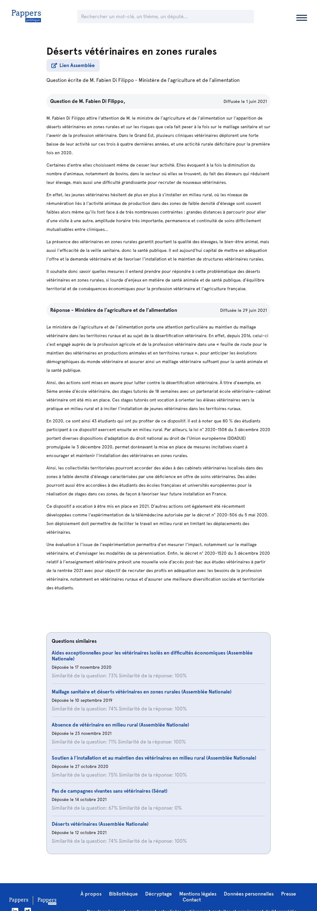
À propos (91, 894)
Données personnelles (249, 894)
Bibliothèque (123, 894)
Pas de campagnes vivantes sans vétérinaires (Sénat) (109, 791)
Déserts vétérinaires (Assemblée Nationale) (100, 824)
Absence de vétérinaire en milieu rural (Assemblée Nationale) (120, 725)
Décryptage (158, 894)
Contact (192, 900)
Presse (288, 894)
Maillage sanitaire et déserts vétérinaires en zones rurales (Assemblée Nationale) (142, 692)
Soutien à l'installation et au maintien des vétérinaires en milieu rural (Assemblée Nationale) (154, 758)
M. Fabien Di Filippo (112, 80)
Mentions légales (197, 894)
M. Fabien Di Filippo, (102, 101)
